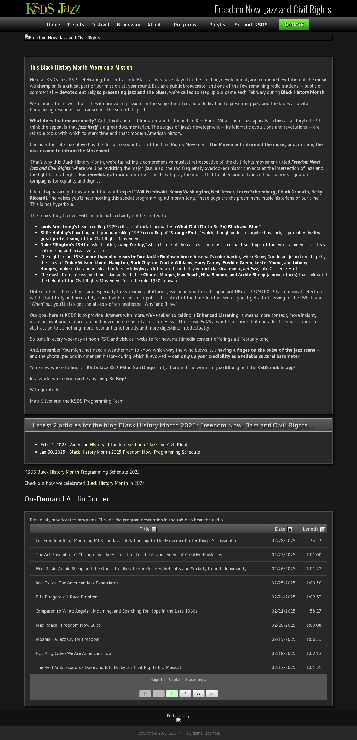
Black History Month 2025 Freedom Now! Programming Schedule (134, 452)
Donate (294, 24)
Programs (185, 24)
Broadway (128, 24)
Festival (100, 24)
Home (53, 24)
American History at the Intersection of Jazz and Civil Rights (130, 445)
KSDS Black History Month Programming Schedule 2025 (82, 472)
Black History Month (107, 483)
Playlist (218, 24)
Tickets (75, 24)
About (154, 24)
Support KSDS (251, 24)
